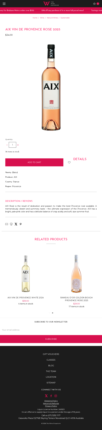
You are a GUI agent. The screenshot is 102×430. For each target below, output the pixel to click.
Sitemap (51, 383)
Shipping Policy (51, 401)
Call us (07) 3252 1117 (51, 415)
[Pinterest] (20, 224)
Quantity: (9, 139)
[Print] (11, 224)
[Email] (6, 224)
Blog (51, 365)
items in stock (12, 152)
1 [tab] (49, 312)
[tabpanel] (25, 280)
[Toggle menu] (3, 3)
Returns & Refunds (51, 403)
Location (51, 377)
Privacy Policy (51, 406)
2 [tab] (52, 312)
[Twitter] (16, 224)
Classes (51, 360)
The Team (51, 371)
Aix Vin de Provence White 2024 (76, 297)
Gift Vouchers (51, 354)
